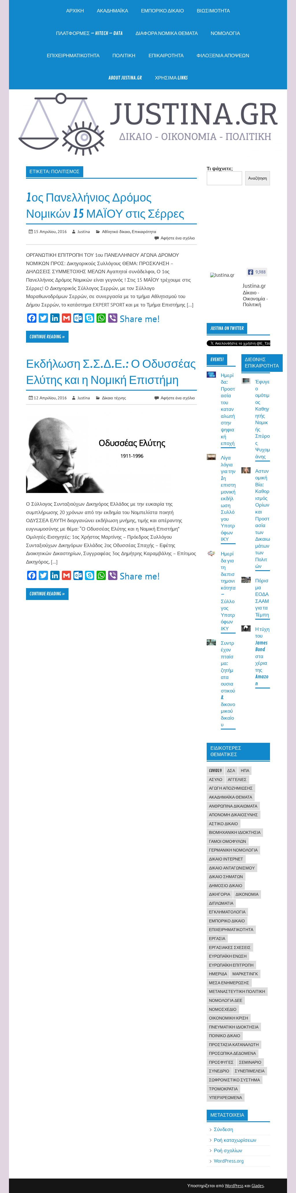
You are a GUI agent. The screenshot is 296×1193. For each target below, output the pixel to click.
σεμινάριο (250, 1062)
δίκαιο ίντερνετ (226, 859)
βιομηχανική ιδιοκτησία (234, 832)
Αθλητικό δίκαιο (116, 231)
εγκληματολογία (227, 912)
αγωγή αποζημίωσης (231, 788)
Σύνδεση (223, 1129)
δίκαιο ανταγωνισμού (232, 868)
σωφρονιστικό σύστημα (234, 1080)
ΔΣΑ (231, 770)
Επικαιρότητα (166, 56)
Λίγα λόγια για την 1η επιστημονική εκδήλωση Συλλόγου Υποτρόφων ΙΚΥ (228, 498)
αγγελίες (237, 779)
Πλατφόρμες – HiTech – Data (89, 33)
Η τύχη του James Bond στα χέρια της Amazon (262, 656)
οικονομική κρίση (228, 1018)
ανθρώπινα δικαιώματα (233, 806)
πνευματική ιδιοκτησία (233, 1027)
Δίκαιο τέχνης (114, 397)
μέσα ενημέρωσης (229, 982)
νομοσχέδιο (222, 1009)
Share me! (140, 318)
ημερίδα (218, 973)
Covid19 (215, 770)
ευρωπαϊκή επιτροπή (231, 965)
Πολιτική (123, 56)
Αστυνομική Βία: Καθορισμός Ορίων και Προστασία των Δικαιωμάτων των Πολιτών (262, 518)
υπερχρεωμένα (225, 1097)
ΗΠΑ (245, 770)
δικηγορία (219, 894)
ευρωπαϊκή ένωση (228, 956)
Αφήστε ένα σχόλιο (178, 238)
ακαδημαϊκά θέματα (230, 797)
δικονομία (247, 894)
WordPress (234, 1185)
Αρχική (75, 11)
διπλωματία (221, 903)
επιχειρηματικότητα (231, 929)
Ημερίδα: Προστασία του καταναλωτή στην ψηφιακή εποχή (228, 409)
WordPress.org (229, 1161)
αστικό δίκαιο (223, 823)
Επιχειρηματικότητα (73, 56)
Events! (217, 360)
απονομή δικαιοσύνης (233, 814)
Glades (257, 1185)
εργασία (217, 938)
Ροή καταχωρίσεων (235, 1140)
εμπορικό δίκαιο (227, 921)
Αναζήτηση (257, 178)
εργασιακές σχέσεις (230, 947)
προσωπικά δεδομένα (232, 1053)
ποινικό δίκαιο (224, 1035)
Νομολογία (225, 33)
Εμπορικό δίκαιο (162, 11)
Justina (84, 231)
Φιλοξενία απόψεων (223, 56)
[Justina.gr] (225, 275)
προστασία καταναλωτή (234, 1044)
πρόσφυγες (221, 1062)
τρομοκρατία (223, 1089)
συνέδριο (219, 1071)
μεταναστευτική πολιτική (237, 991)
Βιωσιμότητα (213, 11)
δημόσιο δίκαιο (225, 885)
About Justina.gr (125, 78)
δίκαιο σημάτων (226, 876)
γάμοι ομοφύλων (227, 841)
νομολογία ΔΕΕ (225, 1000)
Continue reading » (47, 337)
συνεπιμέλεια (249, 1071)
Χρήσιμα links (171, 78)
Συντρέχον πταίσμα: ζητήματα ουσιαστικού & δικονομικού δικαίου (228, 684)
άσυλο (215, 779)
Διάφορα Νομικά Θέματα (167, 33)
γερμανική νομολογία (233, 850)
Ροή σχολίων (228, 1150)
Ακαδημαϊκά (112, 11)
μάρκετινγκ (245, 973)
